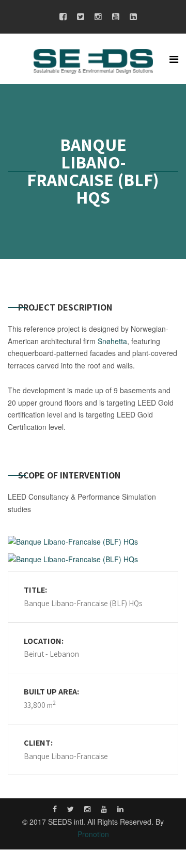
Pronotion (93, 834)
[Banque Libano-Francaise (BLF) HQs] (93, 542)
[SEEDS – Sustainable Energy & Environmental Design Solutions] (93, 60)
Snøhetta (112, 341)
